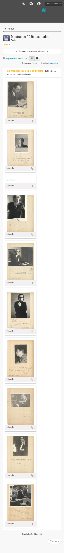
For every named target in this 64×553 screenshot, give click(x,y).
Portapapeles (23, 4)
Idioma (31, 4)
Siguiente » (54, 541)
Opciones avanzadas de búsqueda (32, 51)
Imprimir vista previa (14, 58)
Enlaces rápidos (39, 4)
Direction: (45, 63)
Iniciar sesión (52, 3)
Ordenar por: (26, 63)
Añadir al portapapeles (32, 121)
